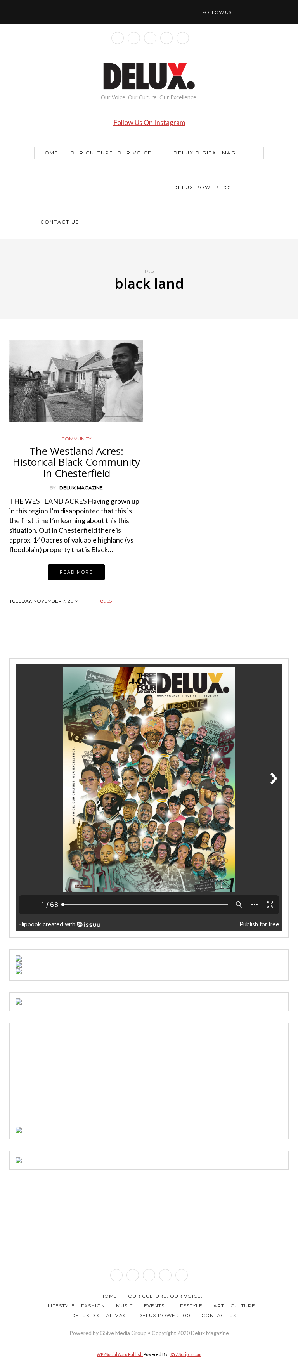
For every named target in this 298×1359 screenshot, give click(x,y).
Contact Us (59, 222)
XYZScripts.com (185, 1354)
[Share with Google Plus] (128, 610)
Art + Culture (234, 1306)
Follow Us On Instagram (149, 122)
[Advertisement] (74, 1077)
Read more (76, 572)
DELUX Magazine (81, 488)
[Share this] (109, 610)
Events (154, 1306)
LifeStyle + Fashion (76, 1306)
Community (76, 439)
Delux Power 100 (202, 187)
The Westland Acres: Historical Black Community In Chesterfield (76, 462)
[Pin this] (138, 610)
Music (124, 1306)
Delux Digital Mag (204, 153)
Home (49, 153)
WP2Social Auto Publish (120, 1354)
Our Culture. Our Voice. (112, 153)
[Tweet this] (119, 610)
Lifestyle (189, 1306)
